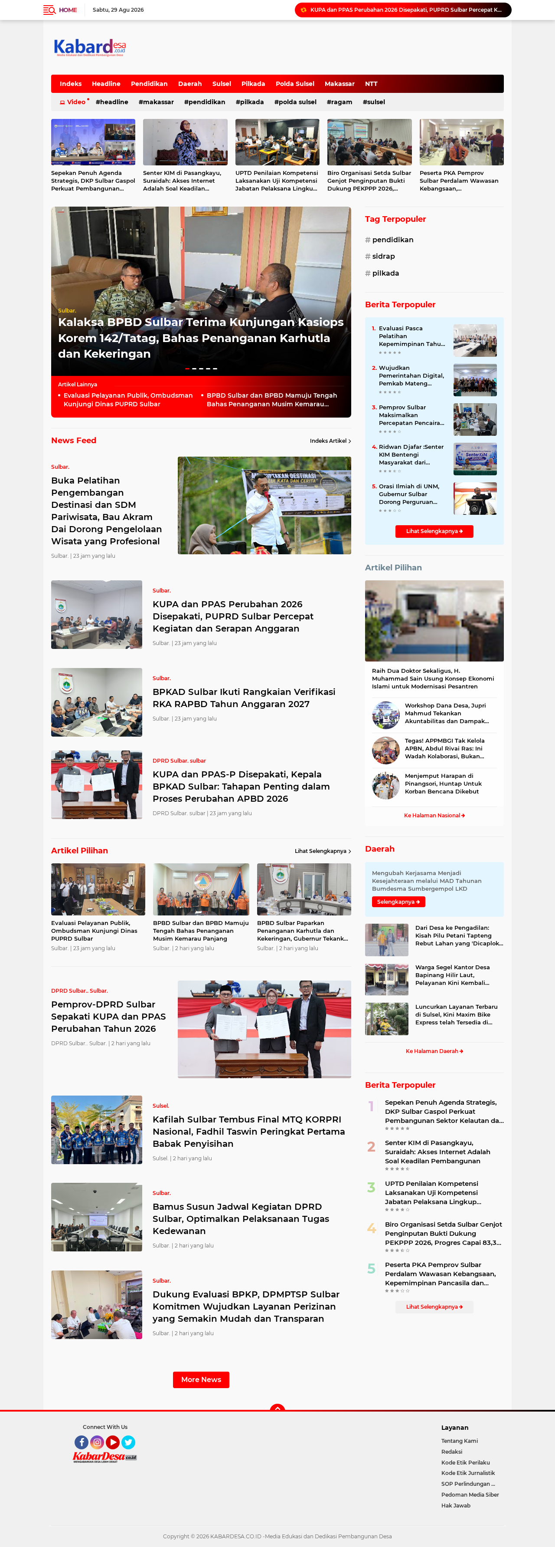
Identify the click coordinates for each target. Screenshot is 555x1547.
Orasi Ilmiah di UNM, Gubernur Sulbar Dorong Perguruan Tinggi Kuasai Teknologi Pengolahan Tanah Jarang (411, 494)
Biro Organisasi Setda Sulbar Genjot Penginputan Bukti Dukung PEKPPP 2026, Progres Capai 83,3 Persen (369, 181)
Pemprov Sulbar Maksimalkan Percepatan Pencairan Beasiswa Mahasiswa (411, 415)
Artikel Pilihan (393, 568)
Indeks (71, 84)
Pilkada (253, 84)
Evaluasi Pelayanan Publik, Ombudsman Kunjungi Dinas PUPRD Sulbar (128, 400)
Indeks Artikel (328, 441)
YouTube (118, 1453)
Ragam (342, 102)
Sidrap (383, 256)
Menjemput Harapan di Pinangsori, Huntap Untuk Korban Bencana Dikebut (443, 783)
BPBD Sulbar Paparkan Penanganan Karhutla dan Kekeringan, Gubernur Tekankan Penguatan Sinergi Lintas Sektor (304, 931)
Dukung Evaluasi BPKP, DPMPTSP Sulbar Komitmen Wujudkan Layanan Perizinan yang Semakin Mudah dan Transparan (246, 1306)
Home (68, 10)
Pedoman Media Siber (470, 1494)
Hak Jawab (455, 1505)
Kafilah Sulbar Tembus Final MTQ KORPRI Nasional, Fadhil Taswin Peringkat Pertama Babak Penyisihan (249, 1131)
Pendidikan (149, 84)
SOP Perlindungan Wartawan (472, 1484)
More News (201, 1380)
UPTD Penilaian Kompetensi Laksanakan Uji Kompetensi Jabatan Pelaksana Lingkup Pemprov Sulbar (276, 181)
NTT (371, 84)
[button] (187, 368)
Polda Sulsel (295, 84)
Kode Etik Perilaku (465, 1462)
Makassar (340, 84)
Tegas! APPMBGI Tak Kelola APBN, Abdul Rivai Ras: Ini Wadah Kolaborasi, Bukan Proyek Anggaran (445, 748)
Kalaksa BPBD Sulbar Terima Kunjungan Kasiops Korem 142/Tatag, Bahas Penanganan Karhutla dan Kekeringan (201, 338)
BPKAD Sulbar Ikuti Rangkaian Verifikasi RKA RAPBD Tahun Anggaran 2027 (407, 10)
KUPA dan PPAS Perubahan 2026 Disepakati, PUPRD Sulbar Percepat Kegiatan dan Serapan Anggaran (233, 616)
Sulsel (221, 84)
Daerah (190, 84)
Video (76, 102)
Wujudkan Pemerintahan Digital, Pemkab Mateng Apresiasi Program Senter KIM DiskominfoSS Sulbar (411, 376)
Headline (106, 84)
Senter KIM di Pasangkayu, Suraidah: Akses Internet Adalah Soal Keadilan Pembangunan (182, 181)
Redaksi (451, 1451)
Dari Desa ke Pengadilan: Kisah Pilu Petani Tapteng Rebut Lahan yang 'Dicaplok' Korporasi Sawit (457, 936)
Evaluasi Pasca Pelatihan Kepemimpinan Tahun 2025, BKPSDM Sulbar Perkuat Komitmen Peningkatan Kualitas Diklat (412, 336)
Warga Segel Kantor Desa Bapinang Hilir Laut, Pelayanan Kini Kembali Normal (452, 975)
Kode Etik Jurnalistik (468, 1473)
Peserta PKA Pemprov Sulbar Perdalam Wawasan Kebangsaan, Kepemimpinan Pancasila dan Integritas (459, 181)
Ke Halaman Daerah (433, 1051)
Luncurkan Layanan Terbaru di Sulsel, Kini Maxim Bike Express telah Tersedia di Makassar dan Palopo (456, 1015)
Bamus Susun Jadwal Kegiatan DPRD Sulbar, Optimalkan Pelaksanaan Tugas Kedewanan (241, 1218)
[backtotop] (277, 1411)
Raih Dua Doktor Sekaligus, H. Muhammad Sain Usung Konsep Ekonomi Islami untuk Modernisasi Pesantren (433, 678)
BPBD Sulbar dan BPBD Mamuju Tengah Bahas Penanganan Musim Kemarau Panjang (272, 400)
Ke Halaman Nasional (432, 815)
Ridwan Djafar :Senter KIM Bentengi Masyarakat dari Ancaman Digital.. (411, 455)
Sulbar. (67, 310)
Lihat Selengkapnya (320, 851)
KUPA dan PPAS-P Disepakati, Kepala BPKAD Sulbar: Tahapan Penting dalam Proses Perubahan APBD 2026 (241, 786)
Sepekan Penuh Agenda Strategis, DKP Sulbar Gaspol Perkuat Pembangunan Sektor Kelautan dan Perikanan (93, 181)
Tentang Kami (459, 1441)
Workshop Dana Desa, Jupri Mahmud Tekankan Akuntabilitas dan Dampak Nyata (445, 713)
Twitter (132, 1453)
